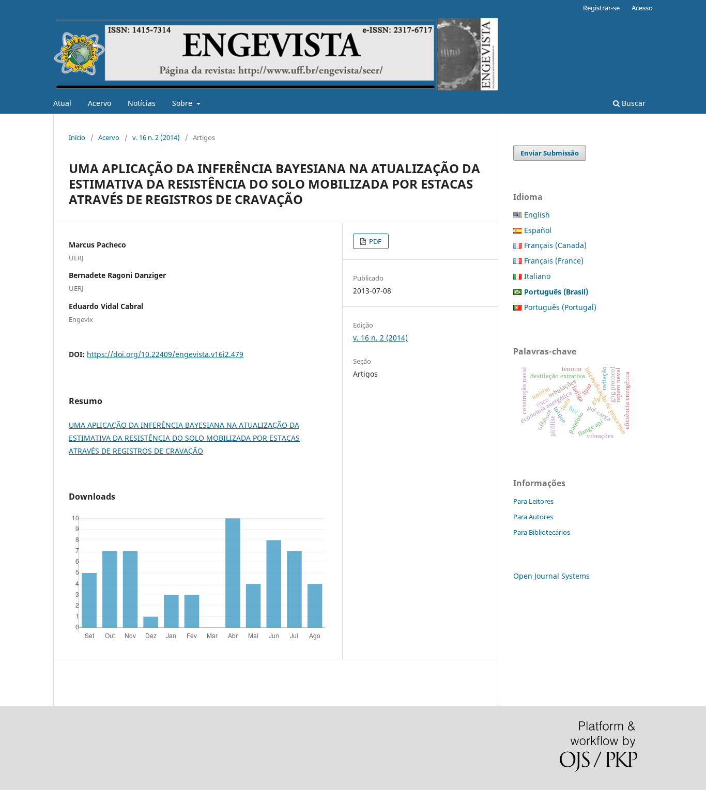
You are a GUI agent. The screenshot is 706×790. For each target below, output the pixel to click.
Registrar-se (601, 7)
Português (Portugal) (560, 307)
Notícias (142, 103)
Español (537, 230)
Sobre (183, 103)
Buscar (633, 103)
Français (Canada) (555, 245)
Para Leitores (533, 501)
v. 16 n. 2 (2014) (156, 137)
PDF (374, 241)
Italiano (537, 276)
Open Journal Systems (551, 576)
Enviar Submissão (549, 153)
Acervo (99, 103)
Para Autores (533, 516)
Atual (62, 103)
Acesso (642, 7)
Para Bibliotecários (541, 532)
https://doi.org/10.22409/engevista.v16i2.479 (165, 354)
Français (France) (554, 261)
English (537, 215)
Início (77, 137)
